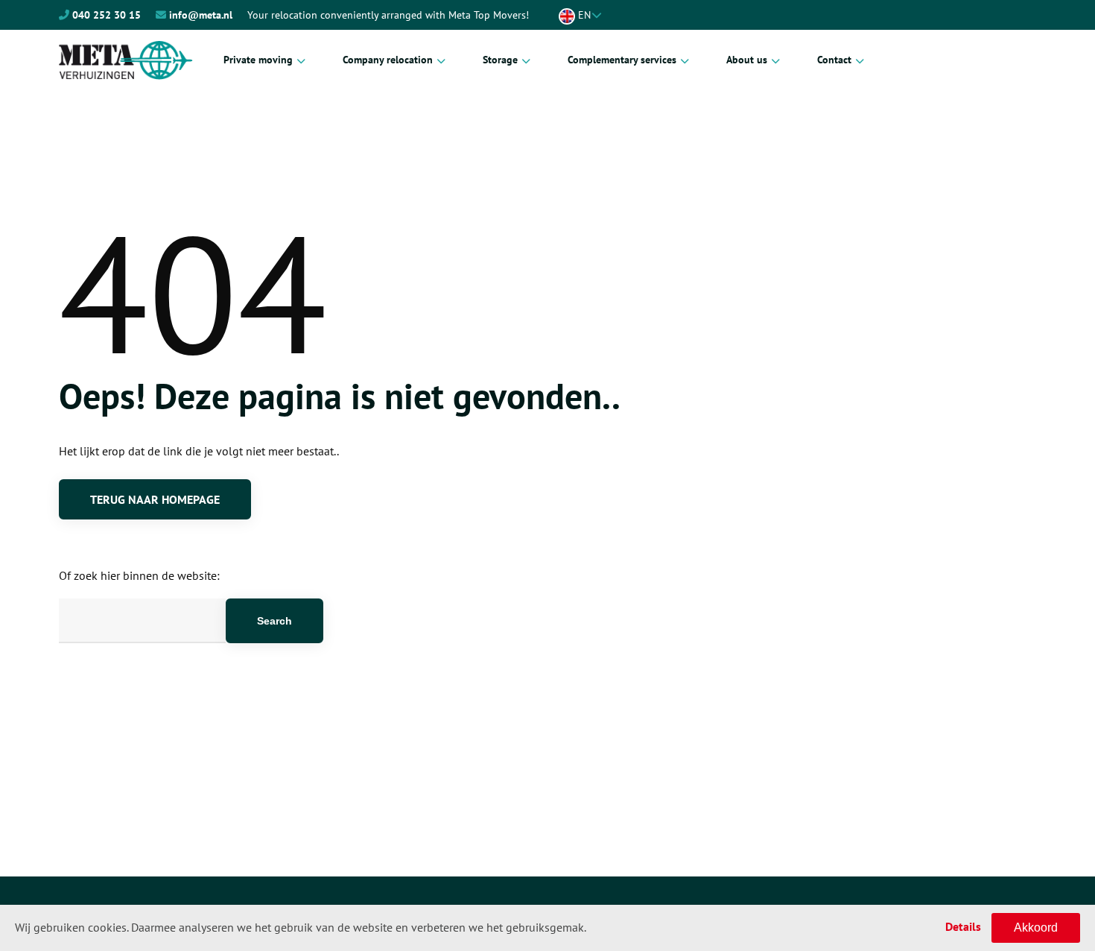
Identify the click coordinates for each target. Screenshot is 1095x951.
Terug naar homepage (155, 499)
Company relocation (388, 59)
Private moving (258, 59)
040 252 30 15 (106, 15)
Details (963, 926)
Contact (834, 59)
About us (746, 59)
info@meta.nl (200, 15)
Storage (500, 59)
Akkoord (1036, 927)
